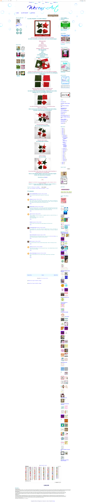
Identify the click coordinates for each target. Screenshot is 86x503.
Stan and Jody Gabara (33, 253)
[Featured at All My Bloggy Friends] (62, 295)
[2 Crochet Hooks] (64, 241)
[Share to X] (43, 187)
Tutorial (47, 188)
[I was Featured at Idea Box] (62, 228)
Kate (30, 241)
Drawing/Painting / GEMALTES (64, 108)
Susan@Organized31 (33, 227)
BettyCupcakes (32, 206)
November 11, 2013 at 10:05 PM (37, 246)
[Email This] (41, 187)
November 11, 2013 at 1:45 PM (35, 241)
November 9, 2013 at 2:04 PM (41, 227)
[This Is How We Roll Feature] (66, 210)
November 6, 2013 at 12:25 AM (42, 193)
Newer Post (29, 275)
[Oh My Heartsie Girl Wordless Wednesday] (65, 233)
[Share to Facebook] (44, 187)
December (64, 135)
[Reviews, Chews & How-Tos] (67, 236)
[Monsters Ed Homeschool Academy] (62, 291)
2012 (63, 162)
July (63, 152)
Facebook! (45, 177)
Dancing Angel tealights (65, 138)
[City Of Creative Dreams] (66, 254)
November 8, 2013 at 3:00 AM (39, 206)
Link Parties (32, 12)
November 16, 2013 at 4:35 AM (41, 253)
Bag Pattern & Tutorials (65, 105)
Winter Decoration (65, 140)
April (63, 156)
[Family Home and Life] (66, 454)
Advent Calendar (64, 142)
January (64, 160)
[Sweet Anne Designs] (62, 439)
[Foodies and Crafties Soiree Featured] (65, 460)
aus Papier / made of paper (65, 103)
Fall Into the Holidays (53, 236)
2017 (63, 128)
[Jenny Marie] (66, 217)
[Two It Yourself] (64, 283)
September (65, 149)
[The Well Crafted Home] (62, 383)
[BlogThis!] (42, 187)
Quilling (62, 113)
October (64, 148)
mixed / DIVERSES (32, 188)
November (64, 136)
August (64, 151)
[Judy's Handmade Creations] (66, 278)
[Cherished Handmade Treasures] (65, 404)
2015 (63, 131)
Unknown (31, 199)
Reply (30, 196)
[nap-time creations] (62, 325)
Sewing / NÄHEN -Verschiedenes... (41, 188)
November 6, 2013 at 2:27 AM (37, 199)
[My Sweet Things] (62, 217)
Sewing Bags (63, 121)
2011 (63, 163)
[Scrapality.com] (64, 250)
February (64, 159)
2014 (63, 132)
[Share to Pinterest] (45, 187)
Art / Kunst (62, 101)
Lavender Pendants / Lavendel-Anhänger (65, 145)
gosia (31, 213)
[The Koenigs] (66, 286)
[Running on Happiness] (66, 316)
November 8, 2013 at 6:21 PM (36, 213)
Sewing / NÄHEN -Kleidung (65, 116)
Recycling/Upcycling (64, 115)
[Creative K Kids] (64, 245)
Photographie (63, 112)
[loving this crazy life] (66, 370)
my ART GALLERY (24, 12)
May (63, 155)
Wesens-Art (19, 23)
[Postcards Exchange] (65, 190)
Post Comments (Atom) (44, 278)
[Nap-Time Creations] (66, 426)
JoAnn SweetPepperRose (34, 193)
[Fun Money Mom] (66, 228)
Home (17, 12)
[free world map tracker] (43, 465)
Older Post (56, 275)
